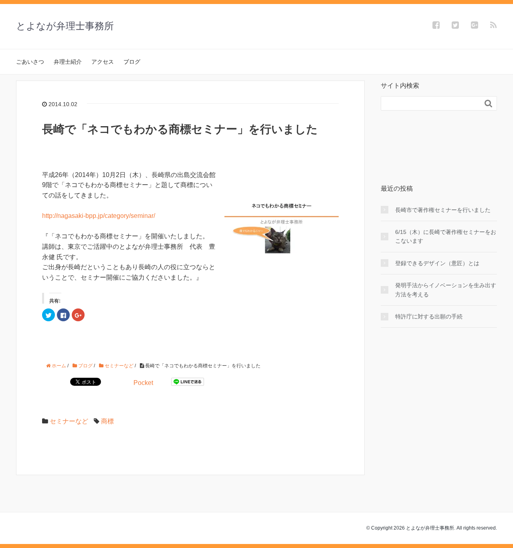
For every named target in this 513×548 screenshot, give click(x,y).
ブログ (131, 61)
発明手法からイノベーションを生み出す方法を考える (445, 289)
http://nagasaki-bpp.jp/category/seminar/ (98, 215)
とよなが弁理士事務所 (65, 25)
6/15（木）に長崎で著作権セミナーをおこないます (445, 236)
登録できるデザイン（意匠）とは (437, 263)
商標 (107, 421)
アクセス (102, 61)
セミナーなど (69, 421)
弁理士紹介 (68, 61)
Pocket (143, 382)
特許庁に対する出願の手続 (429, 316)
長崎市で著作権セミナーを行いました (443, 210)
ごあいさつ (30, 61)
